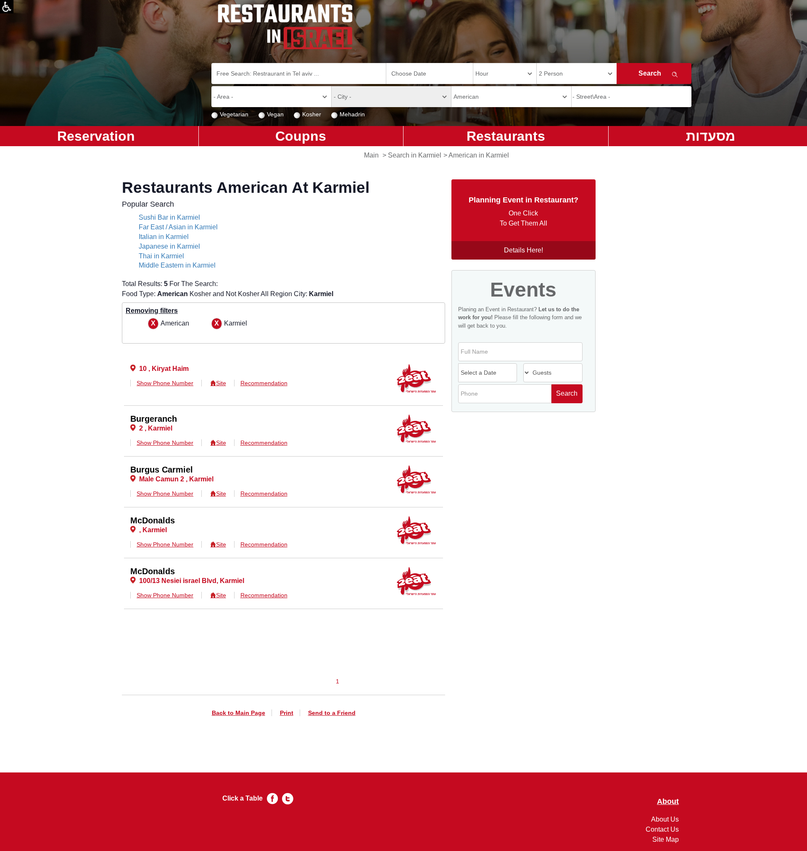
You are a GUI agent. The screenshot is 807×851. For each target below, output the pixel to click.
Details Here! (523, 250)
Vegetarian (234, 114)
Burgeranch (153, 418)
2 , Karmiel (155, 428)
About (668, 802)
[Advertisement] (40, 281)
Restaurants (506, 136)
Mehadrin (352, 114)
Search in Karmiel (414, 155)
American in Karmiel (478, 155)
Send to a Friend (332, 712)
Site (221, 383)
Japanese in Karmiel (169, 246)
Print (286, 712)
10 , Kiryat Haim (164, 368)
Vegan (275, 114)
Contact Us (662, 829)
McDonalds (152, 520)
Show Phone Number (165, 383)
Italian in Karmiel (164, 236)
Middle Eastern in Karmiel (177, 265)
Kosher (311, 114)
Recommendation (263, 383)
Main (371, 155)
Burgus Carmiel (161, 469)
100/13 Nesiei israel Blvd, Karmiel (191, 580)
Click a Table (242, 798)
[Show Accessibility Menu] (6, 6)
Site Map (665, 839)
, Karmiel (153, 529)
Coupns (300, 136)
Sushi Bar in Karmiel (169, 217)
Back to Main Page (238, 712)
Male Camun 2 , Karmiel (176, 479)
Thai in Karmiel (161, 256)
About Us (665, 819)
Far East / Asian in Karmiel (178, 227)
